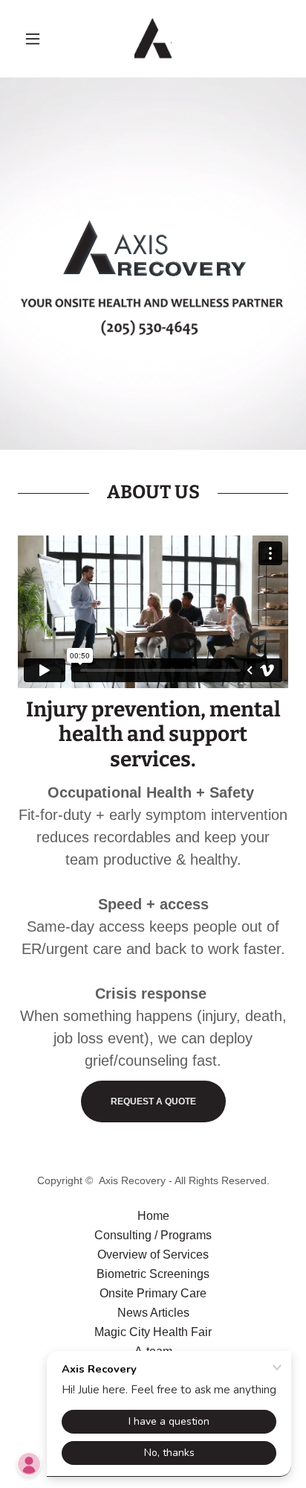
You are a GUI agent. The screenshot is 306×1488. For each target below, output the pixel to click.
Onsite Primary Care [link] (153, 1293)
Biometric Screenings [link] (153, 1274)
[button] (38, 39)
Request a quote (153, 1101)
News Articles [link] (153, 1312)
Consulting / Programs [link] (153, 1235)
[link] (153, 39)
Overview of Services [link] (153, 1254)
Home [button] (153, 1215)
